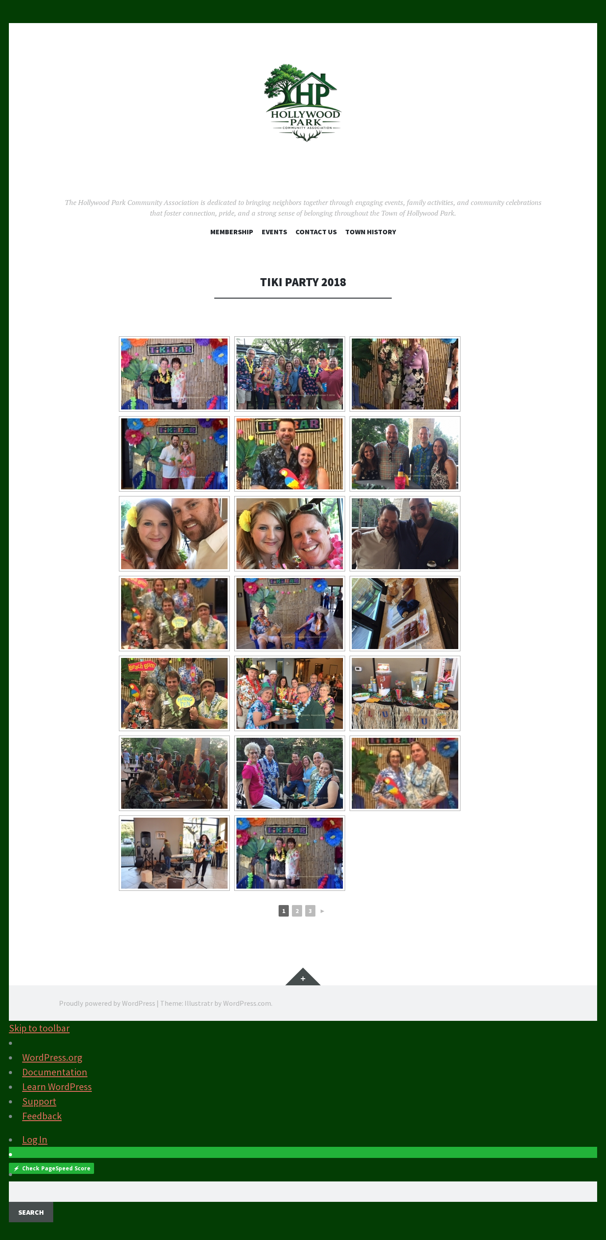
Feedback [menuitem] (42, 1116)
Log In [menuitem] (34, 1139)
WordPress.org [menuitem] (52, 1057)
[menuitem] (303, 1201)
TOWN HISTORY (370, 231)
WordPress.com (247, 1003)
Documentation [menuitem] (54, 1072)
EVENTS (274, 231)
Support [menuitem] (39, 1101)
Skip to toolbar (39, 1028)
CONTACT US (316, 231)
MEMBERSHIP (231, 231)
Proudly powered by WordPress (107, 1003)
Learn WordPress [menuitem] (57, 1086)
